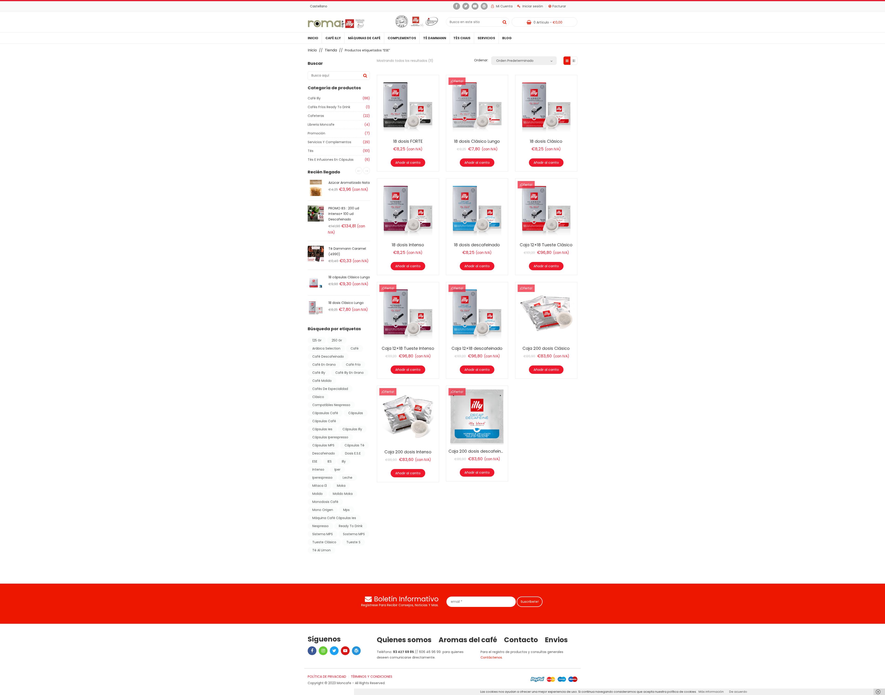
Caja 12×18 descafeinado (476, 348)
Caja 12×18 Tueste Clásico (546, 245)
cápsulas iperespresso (330, 437)
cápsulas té (354, 445)
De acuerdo (738, 691)
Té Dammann (434, 38)
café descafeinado (328, 356)
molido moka (343, 493)
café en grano (324, 364)
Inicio (313, 38)
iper (337, 469)
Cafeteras (316, 115)
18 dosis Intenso (408, 245)
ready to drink (351, 526)
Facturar (559, 6)
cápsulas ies (322, 429)
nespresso (320, 526)
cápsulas (355, 413)
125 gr (317, 340)
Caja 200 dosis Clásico (546, 348)
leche (347, 477)
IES (329, 461)
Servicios (486, 38)
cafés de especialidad (330, 388)
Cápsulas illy (352, 429)
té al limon (321, 550)
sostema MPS (354, 534)
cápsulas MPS (323, 445)
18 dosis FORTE (408, 141)
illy (344, 461)
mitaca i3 (319, 485)
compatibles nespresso (331, 405)
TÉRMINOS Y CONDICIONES (371, 676)
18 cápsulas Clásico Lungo (349, 277)
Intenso (318, 469)
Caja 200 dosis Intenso (407, 452)
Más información (711, 691)
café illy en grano (349, 372)
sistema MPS (322, 534)
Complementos (402, 38)
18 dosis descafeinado (477, 245)
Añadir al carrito (408, 162)
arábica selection (326, 348)
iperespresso (322, 477)
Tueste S (353, 542)
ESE (314, 461)
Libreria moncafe (321, 124)
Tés (310, 151)
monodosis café (325, 501)
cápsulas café (324, 421)
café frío (353, 364)
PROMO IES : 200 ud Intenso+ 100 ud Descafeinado (343, 214)
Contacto (521, 640)
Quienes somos (404, 640)
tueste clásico (324, 542)
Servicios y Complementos (329, 142)
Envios (556, 640)
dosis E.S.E (353, 453)
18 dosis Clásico (546, 141)
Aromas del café (468, 640)
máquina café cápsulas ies (334, 518)
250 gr (337, 340)
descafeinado (323, 453)
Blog (507, 38)
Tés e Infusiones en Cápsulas (331, 159)
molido (317, 493)
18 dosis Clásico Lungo (346, 302)
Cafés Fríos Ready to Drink (329, 107)
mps (346, 510)
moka (341, 485)
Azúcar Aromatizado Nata (349, 182)
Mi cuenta (504, 6)
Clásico (318, 397)
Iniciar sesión (532, 6)
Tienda (331, 50)
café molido (322, 380)
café (355, 348)
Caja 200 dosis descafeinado (478, 451)
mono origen (322, 510)
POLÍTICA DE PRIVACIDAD (327, 676)
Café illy (333, 38)
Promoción (316, 133)
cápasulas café (325, 413)
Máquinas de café (364, 38)
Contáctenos (491, 657)
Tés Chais (461, 38)
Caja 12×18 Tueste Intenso (408, 348)
